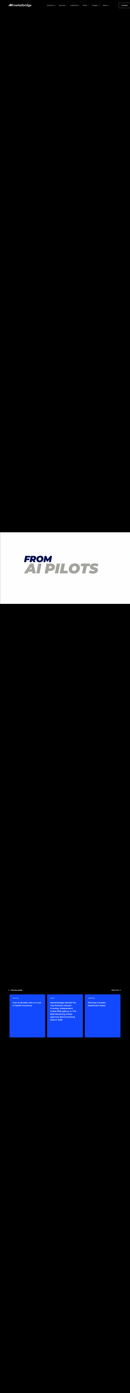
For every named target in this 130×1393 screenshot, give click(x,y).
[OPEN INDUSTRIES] (79, 5)
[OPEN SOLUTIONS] (55, 5)
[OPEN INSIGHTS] (99, 5)
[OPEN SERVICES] (66, 5)
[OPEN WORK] (88, 5)
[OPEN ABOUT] (109, 5)
